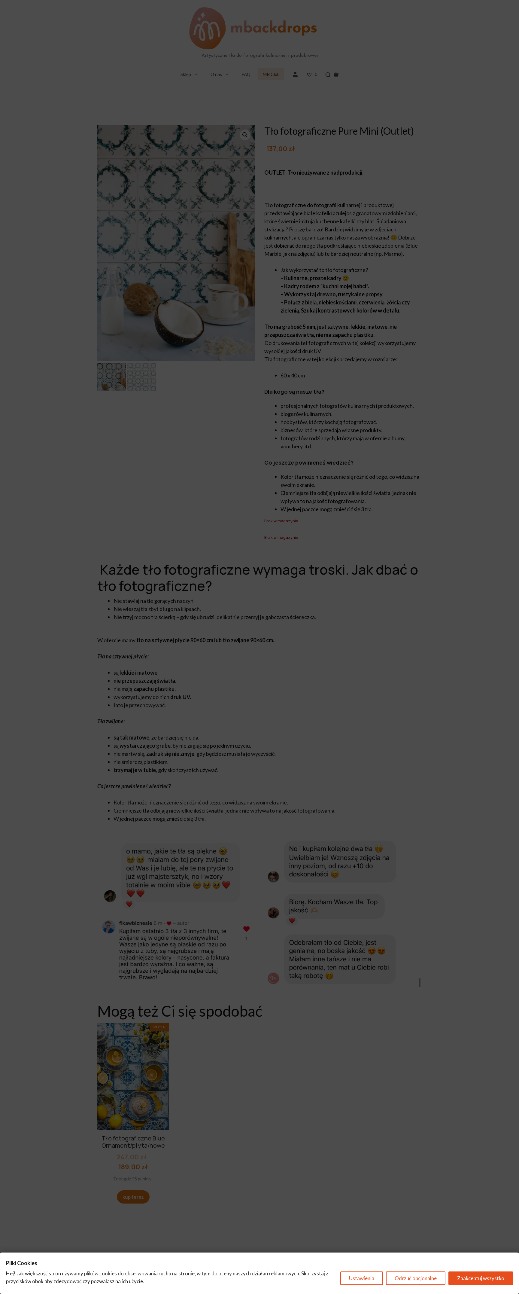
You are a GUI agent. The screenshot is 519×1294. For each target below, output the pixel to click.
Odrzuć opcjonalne (416, 1278)
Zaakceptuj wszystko (480, 1278)
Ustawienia (361, 1278)
